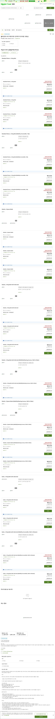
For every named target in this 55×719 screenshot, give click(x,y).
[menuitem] (42, 4)
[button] (6, 4)
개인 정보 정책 (6, 715)
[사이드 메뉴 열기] (53, 4)
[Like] (50, 34)
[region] (27, 715)
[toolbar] (26, 8)
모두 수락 (41, 716)
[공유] (53, 34)
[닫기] (53, 715)
